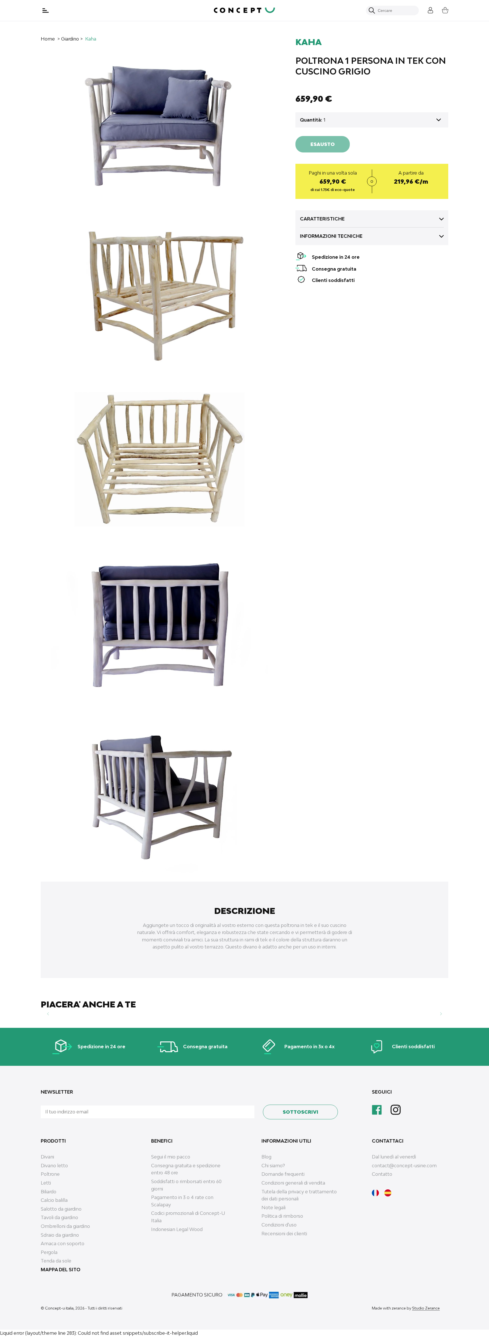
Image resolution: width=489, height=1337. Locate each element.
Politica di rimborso (282, 1216)
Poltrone (50, 1174)
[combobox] (395, 10)
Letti (46, 1183)
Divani (47, 1157)
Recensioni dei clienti (284, 1233)
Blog (266, 1157)
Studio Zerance (426, 1308)
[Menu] (46, 10)
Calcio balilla (54, 1200)
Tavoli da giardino (59, 1217)
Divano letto (54, 1165)
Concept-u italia (59, 1308)
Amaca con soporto (62, 1243)
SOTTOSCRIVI (300, 1112)
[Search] (372, 10)
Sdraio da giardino (60, 1235)
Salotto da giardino (61, 1209)
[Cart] (441, 9)
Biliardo (48, 1191)
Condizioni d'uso (279, 1225)
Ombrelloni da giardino (65, 1226)
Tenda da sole (56, 1261)
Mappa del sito (60, 1269)
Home (48, 39)
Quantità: (311, 120)
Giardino (70, 39)
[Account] (426, 9)
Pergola (49, 1252)
